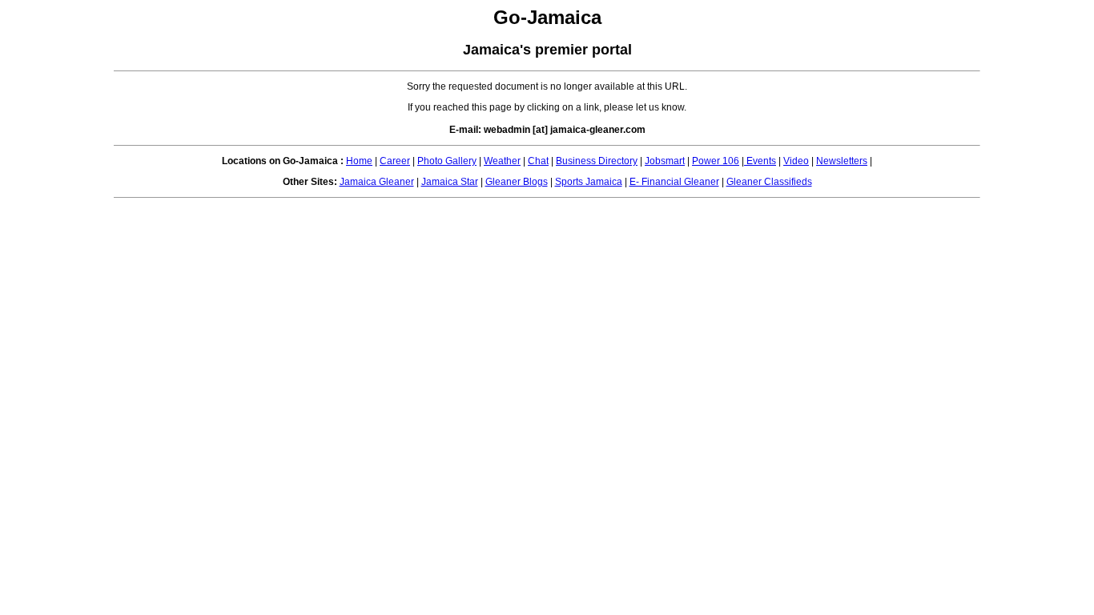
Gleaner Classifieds (769, 181)
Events (760, 161)
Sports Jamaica (588, 181)
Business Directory (596, 161)
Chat (538, 161)
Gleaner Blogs (516, 181)
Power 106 (715, 161)
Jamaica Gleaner (377, 181)
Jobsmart (665, 161)
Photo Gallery (447, 161)
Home (359, 161)
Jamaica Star (449, 181)
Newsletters (841, 161)
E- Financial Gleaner (674, 181)
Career (395, 161)
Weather (502, 161)
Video (796, 161)
